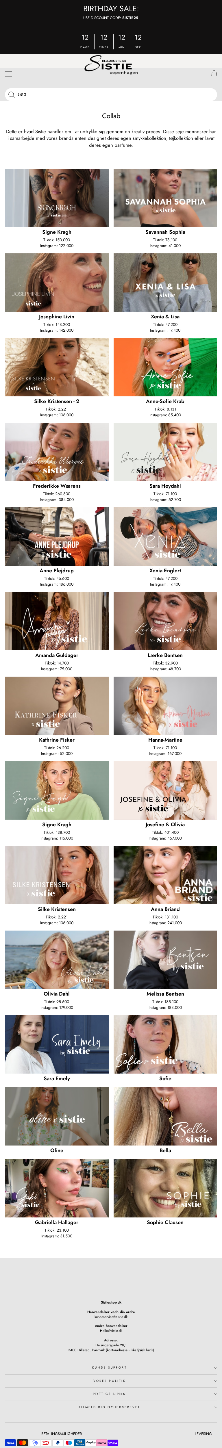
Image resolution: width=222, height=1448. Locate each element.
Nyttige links (109, 1394)
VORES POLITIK (109, 1381)
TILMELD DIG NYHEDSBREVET (109, 1407)
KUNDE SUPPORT (109, 1367)
